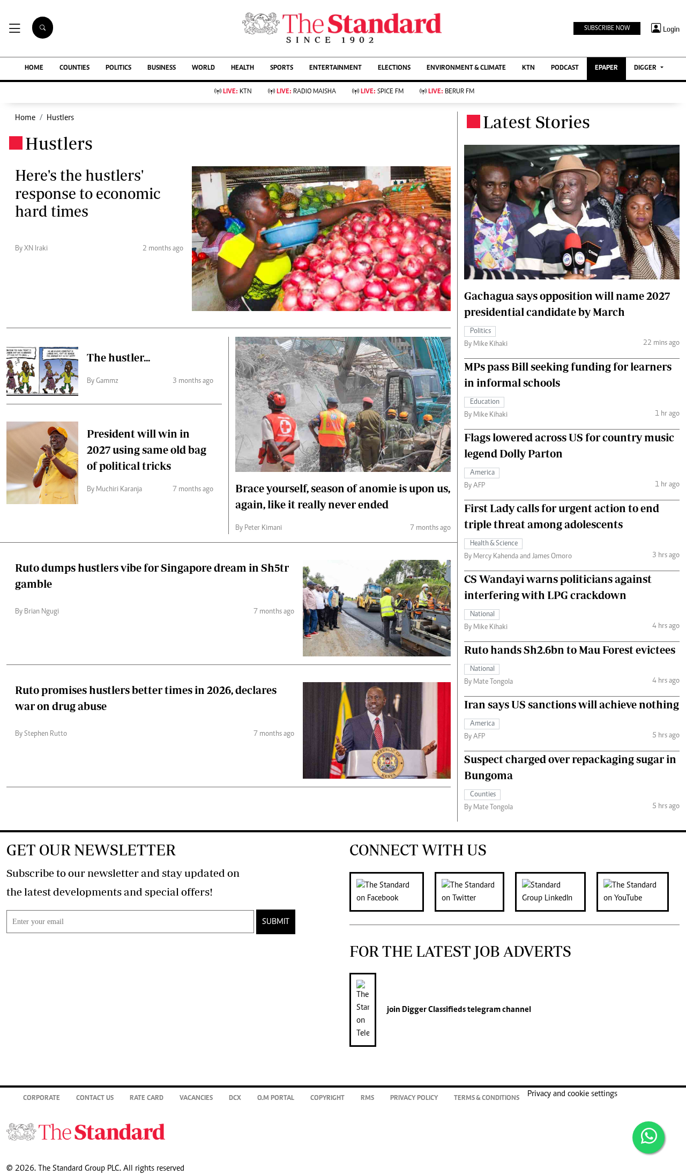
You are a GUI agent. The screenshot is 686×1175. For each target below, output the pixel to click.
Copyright (327, 1098)
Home (25, 118)
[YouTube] (638, 892)
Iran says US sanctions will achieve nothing (571, 704)
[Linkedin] (555, 892)
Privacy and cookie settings (572, 1094)
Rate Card (146, 1098)
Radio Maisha (306, 91)
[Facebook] (392, 892)
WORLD (203, 68)
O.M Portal (275, 1098)
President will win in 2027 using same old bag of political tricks (146, 449)
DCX (235, 1098)
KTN (528, 68)
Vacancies (196, 1098)
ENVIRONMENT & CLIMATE (466, 68)
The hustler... (118, 357)
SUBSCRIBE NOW (607, 28)
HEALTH (242, 68)
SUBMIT (275, 922)
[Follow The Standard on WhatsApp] (648, 1137)
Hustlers (60, 118)
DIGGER (646, 68)
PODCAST (565, 68)
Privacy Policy (414, 1098)
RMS (367, 1098)
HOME (34, 68)
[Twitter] (475, 892)
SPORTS (281, 68)
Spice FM (382, 91)
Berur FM (451, 91)
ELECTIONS (394, 68)
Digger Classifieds (433, 1010)
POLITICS (118, 68)
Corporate (41, 1098)
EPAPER (606, 68)
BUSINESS (161, 68)
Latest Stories (536, 121)
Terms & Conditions (486, 1098)
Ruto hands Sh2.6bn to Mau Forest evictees (569, 650)
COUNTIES (74, 68)
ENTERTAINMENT (335, 68)
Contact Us (95, 1098)
